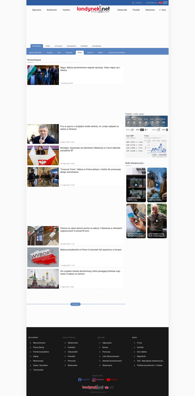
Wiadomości (52, 10)
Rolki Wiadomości (134, 163)
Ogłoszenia (36, 10)
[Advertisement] (97, 23)
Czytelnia (66, 10)
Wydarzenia (150, 10)
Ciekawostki (122, 10)
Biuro (134, 337)
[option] (44, 343)
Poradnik (136, 10)
